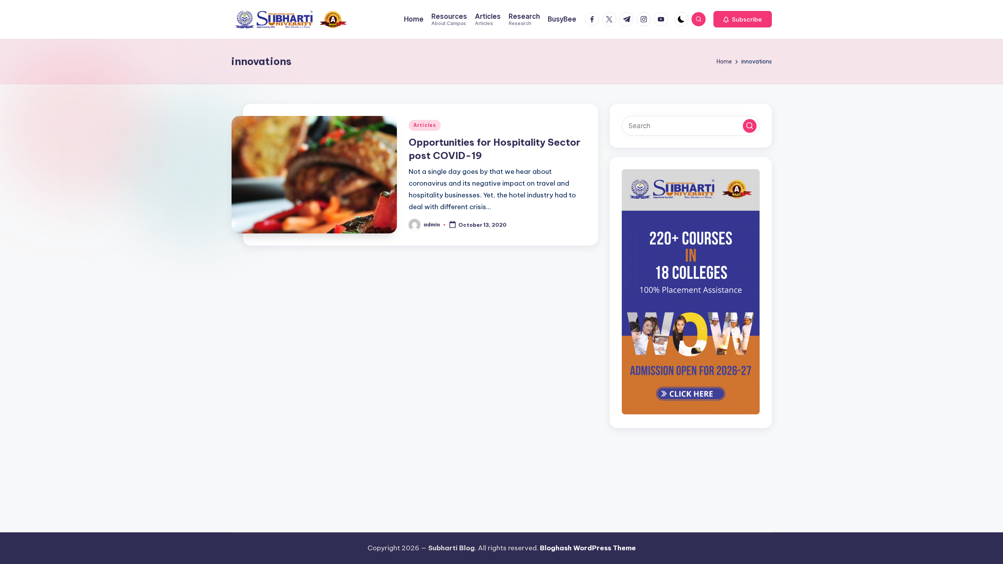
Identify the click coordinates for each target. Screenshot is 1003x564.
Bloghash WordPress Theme (588, 548)
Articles (424, 125)
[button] (742, 19)
